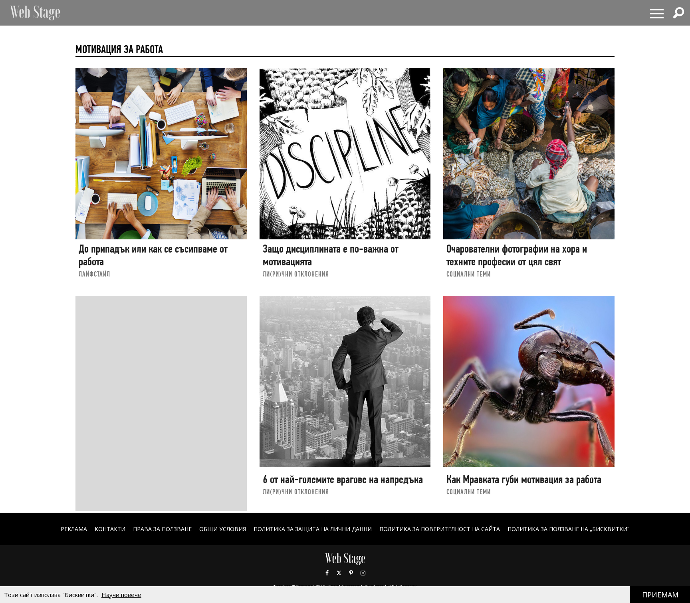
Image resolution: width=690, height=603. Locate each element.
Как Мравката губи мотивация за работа (523, 479)
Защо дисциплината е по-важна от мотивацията (331, 255)
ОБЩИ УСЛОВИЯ (222, 529)
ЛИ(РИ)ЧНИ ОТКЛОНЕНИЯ (296, 274)
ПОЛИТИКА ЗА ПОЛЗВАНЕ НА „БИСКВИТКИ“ (568, 529)
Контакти (110, 529)
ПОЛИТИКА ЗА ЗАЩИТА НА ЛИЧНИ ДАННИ (313, 529)
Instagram (363, 573)
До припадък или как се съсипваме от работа (153, 255)
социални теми (468, 274)
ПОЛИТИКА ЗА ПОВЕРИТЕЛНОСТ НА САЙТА (439, 529)
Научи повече (121, 595)
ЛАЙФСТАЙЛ (94, 274)
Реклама (74, 529)
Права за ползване (162, 529)
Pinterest (351, 573)
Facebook (327, 573)
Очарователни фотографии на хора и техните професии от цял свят (516, 255)
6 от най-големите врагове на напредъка (343, 479)
